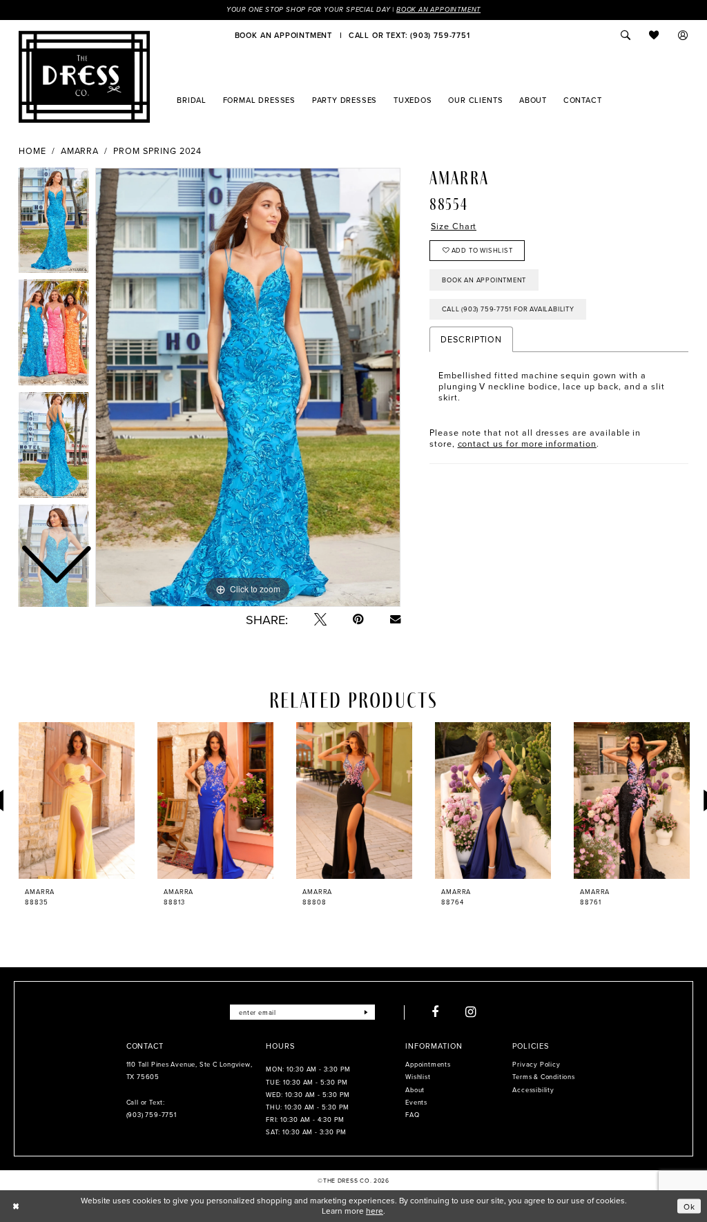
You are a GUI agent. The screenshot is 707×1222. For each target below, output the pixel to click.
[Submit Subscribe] (366, 1012)
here (374, 1210)
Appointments (427, 1064)
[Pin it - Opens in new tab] (358, 619)
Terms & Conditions (543, 1076)
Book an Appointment (438, 9)
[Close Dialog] (16, 1206)
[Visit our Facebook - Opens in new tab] (435, 1012)
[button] (683, 35)
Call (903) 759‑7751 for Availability (508, 308)
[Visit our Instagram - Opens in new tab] (471, 1012)
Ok (689, 1206)
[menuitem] (283, 35)
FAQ (412, 1114)
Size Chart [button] (453, 226)
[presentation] (77, 800)
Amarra (80, 151)
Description (471, 339)
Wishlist (417, 1076)
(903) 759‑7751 (151, 1114)
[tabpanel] (248, 387)
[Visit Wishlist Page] (654, 35)
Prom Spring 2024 (157, 151)
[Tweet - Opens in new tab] (320, 619)
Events (416, 1102)
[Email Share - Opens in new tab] (395, 619)
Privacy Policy (536, 1064)
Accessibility (533, 1089)
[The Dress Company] (84, 76)
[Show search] (625, 35)
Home (32, 151)
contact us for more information (527, 443)
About (415, 1089)
